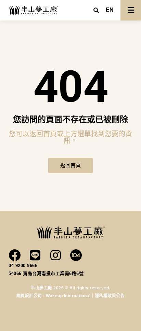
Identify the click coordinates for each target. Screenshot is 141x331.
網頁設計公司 (29, 295)
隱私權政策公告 (110, 295)
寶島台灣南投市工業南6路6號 (53, 273)
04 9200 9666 (23, 265)
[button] (110, 10)
